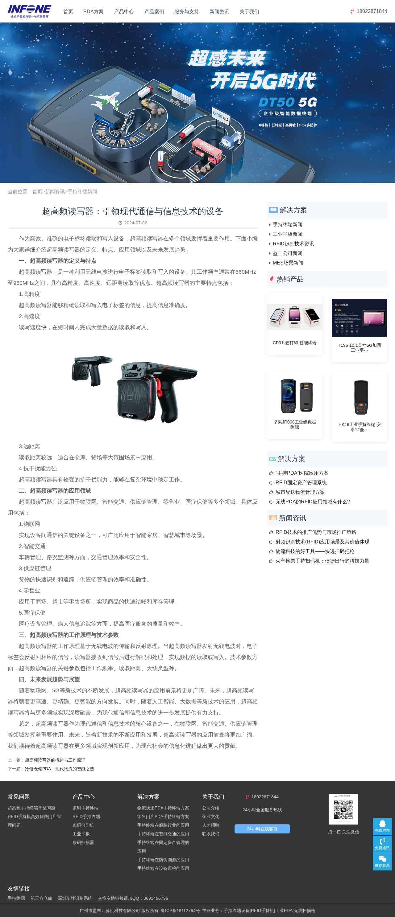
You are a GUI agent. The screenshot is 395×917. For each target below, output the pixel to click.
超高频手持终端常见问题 (31, 807)
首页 (68, 11)
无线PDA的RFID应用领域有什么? (313, 501)
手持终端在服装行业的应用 (163, 825)
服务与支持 (186, 11)
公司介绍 (210, 807)
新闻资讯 (219, 11)
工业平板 (81, 833)
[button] (187, 176)
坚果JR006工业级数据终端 (294, 425)
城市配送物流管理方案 (300, 492)
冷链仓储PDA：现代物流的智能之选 (59, 768)
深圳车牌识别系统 (75, 898)
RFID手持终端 (86, 816)
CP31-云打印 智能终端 (295, 342)
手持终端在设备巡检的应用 (163, 868)
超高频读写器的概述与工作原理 (55, 760)
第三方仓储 (41, 898)
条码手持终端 (85, 807)
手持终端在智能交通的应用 (163, 833)
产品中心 (124, 11)
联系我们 (210, 833)
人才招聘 (210, 825)
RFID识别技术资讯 (293, 243)
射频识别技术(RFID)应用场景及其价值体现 (322, 541)
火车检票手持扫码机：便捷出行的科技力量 (322, 560)
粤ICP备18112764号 (180, 910)
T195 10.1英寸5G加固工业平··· (359, 348)
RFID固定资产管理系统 (301, 482)
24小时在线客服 (262, 828)
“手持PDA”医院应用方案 (302, 473)
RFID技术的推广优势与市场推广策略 (316, 532)
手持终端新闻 (82, 191)
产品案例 (154, 11)
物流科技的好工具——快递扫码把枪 (315, 551)
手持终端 (16, 898)
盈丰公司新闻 (287, 253)
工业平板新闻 (287, 234)
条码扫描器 (83, 842)
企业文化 (210, 816)
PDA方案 (93, 11)
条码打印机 (83, 825)
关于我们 (249, 11)
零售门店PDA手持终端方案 (163, 816)
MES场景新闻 (288, 262)
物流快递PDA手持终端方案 (163, 807)
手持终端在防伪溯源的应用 (163, 859)
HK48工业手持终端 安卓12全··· (360, 427)
